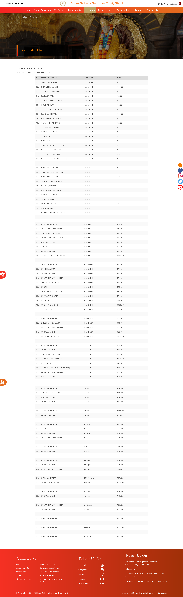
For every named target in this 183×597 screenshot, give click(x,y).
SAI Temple (59, 10)
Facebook (82, 565)
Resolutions (21, 571)
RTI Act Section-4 (47, 563)
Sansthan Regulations (49, 567)
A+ (22, 3)
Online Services (106, 10)
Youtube (81, 579)
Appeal (18, 563)
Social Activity (124, 10)
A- (16, 3)
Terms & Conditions (129, 593)
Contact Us (152, 10)
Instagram (82, 570)
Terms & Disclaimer (147, 593)
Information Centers (24, 578)
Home (28, 10)
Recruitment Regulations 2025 (51, 578)
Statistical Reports (48, 574)
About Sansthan (42, 10)
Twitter (81, 574)
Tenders (139, 10)
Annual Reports (22, 567)
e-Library (90, 10)
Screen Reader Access (49, 571)
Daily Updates (75, 10)
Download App (170, 4)
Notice (18, 574)
